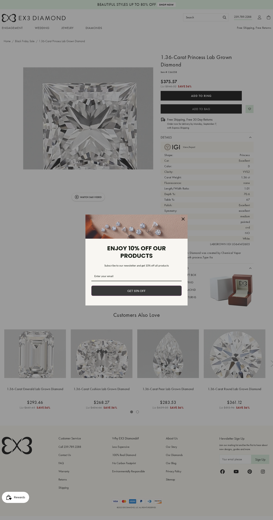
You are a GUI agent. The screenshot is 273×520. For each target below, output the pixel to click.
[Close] (183, 219)
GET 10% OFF (136, 290)
